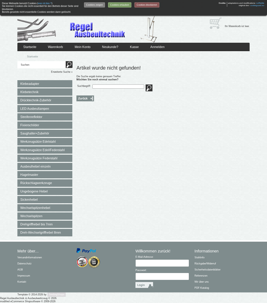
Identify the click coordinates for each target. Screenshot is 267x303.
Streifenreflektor (31, 117)
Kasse (134, 47)
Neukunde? (110, 47)
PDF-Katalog (201, 287)
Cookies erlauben (119, 5)
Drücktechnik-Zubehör (35, 100)
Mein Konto (82, 47)
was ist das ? (45, 3)
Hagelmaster (29, 174)
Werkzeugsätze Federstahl (38, 158)
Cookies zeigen (94, 5)
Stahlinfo (199, 257)
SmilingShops (57, 294)
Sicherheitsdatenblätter (207, 269)
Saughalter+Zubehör (34, 133)
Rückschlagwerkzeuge (36, 183)
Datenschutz (24, 263)
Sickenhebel (29, 199)
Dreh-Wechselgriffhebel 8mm (40, 232)
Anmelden (157, 47)
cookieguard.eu (257, 5)
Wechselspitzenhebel (35, 208)
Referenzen (200, 275)
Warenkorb (55, 47)
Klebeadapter (29, 83)
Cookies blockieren (147, 5)
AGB (20, 269)
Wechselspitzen (31, 216)
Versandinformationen (29, 257)
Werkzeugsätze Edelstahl (38, 141)
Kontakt (21, 281)
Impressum (23, 275)
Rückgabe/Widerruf (205, 263)
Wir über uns (201, 281)
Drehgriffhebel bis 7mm (36, 224)
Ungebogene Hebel (34, 191)
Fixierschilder (29, 125)
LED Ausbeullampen (34, 108)
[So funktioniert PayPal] (86, 250)
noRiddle (260, 3)
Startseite (29, 47)
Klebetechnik (29, 92)
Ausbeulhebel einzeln (35, 166)
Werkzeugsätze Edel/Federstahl (42, 150)
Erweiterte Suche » (62, 71)
